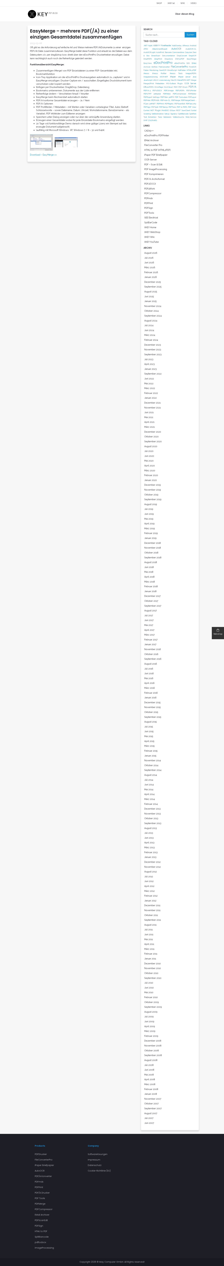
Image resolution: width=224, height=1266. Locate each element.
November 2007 (152, 1098)
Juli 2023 (148, 359)
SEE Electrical (151, 217)
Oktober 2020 (151, 436)
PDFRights (169, 104)
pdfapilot (157, 94)
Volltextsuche (178, 117)
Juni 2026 (149, 262)
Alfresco (185, 45)
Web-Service (190, 117)
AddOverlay (177, 45)
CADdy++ (149, 130)
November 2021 (152, 407)
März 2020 (149, 470)
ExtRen (155, 67)
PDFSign (147, 107)
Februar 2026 (151, 272)
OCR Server (190, 83)
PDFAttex (167, 94)
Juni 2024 (149, 330)
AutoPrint (160, 52)
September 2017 (152, 605)
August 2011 (150, 924)
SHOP (159, 3)
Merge (193, 80)
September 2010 (152, 978)
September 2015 (152, 717)
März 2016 (149, 688)
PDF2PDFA (180, 90)
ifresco (146, 73)
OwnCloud (168, 87)
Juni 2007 (149, 1123)
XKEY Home (150, 227)
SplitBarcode (183, 114)
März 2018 (149, 581)
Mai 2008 (149, 1074)
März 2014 (149, 799)
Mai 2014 (148, 789)
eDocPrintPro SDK (182, 63)
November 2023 (152, 349)
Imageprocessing (151, 77)
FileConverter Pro (153, 145)
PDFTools (172, 107)
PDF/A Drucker (42, 1192)
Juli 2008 (149, 1065)
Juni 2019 (149, 514)
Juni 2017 (149, 620)
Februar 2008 (151, 1089)
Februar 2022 (151, 393)
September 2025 (153, 286)
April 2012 (149, 886)
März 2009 (149, 1031)
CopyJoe (188, 52)
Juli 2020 (148, 451)
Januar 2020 (150, 480)
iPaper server (184, 77)
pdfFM (171, 97)
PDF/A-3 (147, 90)
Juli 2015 (148, 726)
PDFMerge (175, 100)
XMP (146, 120)
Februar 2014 (151, 804)
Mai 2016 (148, 678)
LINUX (155, 80)
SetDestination (158, 114)
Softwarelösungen (97, 1154)
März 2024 (149, 335)
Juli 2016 (148, 668)
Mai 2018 (148, 572)
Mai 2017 (148, 625)
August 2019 (150, 504)
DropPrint (158, 59)
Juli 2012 (148, 876)
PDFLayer (192, 97)
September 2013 (152, 823)
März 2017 (149, 634)
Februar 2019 (151, 533)
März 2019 (149, 528)
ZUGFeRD (152, 120)
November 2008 (152, 1045)
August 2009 (150, 1011)
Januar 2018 (150, 591)
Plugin (158, 110)
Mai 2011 (148, 939)
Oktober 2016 (151, 654)
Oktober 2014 (151, 765)
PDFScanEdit (179, 104)
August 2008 (150, 1060)
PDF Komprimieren (154, 174)
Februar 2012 (151, 895)
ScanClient (185, 110)
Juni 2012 (149, 881)
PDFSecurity (191, 104)
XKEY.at (171, 3)
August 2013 (150, 828)
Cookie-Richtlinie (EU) (99, 1170)
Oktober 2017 (151, 601)
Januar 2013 (150, 857)
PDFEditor (192, 94)
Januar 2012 (150, 900)
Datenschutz (94, 1165)
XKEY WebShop (152, 232)
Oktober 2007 (151, 1103)
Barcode (168, 52)
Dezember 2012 (152, 862)
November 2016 (152, 649)
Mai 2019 (148, 518)
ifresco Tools (176, 73)
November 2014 (152, 760)
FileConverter (164, 67)
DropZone (169, 59)
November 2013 (152, 813)
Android (193, 45)
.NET (146, 45)
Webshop (217, 634)
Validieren (167, 117)
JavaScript (148, 80)
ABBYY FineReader (162, 45)
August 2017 (150, 610)
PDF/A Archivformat (154, 179)
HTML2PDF (191, 70)
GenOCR (162, 70)
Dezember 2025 (152, 282)
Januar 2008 (150, 1094)
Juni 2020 (149, 456)
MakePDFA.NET (183, 80)
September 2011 (152, 920)
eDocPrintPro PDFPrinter (156, 135)
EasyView (148, 63)
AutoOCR (176, 48)
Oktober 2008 (151, 1050)
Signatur (173, 114)
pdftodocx (40, 1242)
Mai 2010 (148, 992)
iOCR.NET (164, 77)
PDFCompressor (179, 94)
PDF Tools (40, 1198)
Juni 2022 (149, 378)
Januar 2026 (150, 277)
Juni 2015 (149, 731)
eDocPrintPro (163, 63)
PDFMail (147, 100)
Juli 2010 (148, 982)
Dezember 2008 (152, 1040)
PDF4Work (149, 188)
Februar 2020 (151, 475)
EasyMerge (191, 59)
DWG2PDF (179, 59)
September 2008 (153, 1055)
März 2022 (149, 388)
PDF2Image (169, 90)
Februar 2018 (151, 586)
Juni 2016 (149, 673)
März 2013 (149, 847)
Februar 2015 (151, 750)
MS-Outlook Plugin (174, 83)
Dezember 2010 (152, 963)
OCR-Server (150, 159)
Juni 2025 (149, 296)
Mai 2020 (149, 460)
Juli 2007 (148, 1118)
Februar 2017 (151, 639)
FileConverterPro (179, 66)
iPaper (173, 76)
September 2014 (152, 770)
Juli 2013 (148, 833)
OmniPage (159, 87)
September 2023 (153, 354)
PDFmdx (155, 100)
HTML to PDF (41, 1231)
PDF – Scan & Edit (153, 164)
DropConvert (182, 56)
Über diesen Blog (184, 13)
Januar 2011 (150, 958)
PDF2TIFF (147, 94)
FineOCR (192, 67)
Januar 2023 (150, 369)
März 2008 (149, 1084)
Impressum (94, 1159)
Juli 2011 (148, 929)
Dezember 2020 (152, 431)
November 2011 (152, 910)
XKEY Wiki (149, 237)
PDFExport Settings (152, 97)
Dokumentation (168, 56)
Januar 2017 (150, 644)
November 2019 (152, 489)
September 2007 (153, 1108)
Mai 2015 (148, 736)
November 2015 (152, 707)
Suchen (190, 34)
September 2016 (152, 659)
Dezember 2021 (152, 402)
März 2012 (149, 891)
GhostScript (172, 70)
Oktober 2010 (151, 973)
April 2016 (149, 683)
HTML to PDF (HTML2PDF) (157, 150)
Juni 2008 (149, 1069)
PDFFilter (164, 97)
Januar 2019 (150, 538)
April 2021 (149, 422)
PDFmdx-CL (165, 100)
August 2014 (150, 775)
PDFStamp (163, 107)
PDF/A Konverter (43, 1176)
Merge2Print (149, 83)
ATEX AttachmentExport (155, 49)
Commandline (178, 52)
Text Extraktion (150, 117)
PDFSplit (154, 107)
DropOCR (192, 56)
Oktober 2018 (151, 552)
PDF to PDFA (182, 107)
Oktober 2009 (151, 1002)
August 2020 (150, 446)
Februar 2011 (150, 953)
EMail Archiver (151, 140)
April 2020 (149, 465)
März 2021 (149, 427)
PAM (176, 87)
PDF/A (192, 86)
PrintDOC (165, 110)
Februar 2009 (151, 1036)
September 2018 (152, 557)
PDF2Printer (191, 90)
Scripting (147, 114)
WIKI (182, 3)
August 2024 (150, 320)
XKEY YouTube (151, 242)
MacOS (173, 80)
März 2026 (149, 267)
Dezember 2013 (152, 808)
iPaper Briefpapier (44, 1165)
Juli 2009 (149, 1016)
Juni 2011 (148, 934)
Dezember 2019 (152, 485)
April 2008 (149, 1079)
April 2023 (149, 364)
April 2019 (149, 523)
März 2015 (149, 746)
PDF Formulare (181, 97)
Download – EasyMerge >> (43, 155)
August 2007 (150, 1113)
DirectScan (155, 56)
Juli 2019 (148, 509)
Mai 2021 (148, 417)
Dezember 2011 (152, 905)
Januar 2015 (150, 755)
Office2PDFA (149, 87)
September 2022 (153, 373)
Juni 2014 (149, 784)
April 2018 (149, 576)
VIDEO (193, 3)
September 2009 (153, 1007)
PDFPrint (160, 104)
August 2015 (150, 721)
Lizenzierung (164, 80)
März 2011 (149, 949)
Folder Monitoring (151, 70)
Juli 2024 (148, 325)
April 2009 (149, 1026)
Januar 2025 (150, 301)
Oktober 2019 (151, 494)
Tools (160, 117)
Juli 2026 (148, 257)
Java (194, 77)
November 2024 (152, 306)
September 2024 (153, 315)
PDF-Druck (183, 87)
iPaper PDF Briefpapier (155, 155)
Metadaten (159, 83)
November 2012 (152, 867)
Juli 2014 (148, 780)
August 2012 (150, 871)
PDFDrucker (41, 1154)
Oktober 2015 (151, 712)
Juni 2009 (149, 1021)
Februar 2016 (151, 692)
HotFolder (182, 70)
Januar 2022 (150, 398)
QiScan (172, 110)
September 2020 (153, 441)
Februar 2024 (151, 340)
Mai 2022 (148, 383)
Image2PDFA (191, 73)
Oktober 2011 (151, 915)
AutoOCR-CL (191, 49)
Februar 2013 (151, 852)
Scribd (193, 110)
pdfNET (152, 104)
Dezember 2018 (152, 543)
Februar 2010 (151, 997)
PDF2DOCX (157, 90)
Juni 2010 (149, 987)
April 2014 (149, 794)
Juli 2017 (148, 615)
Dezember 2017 (152, 596)
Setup (166, 114)
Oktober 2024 (151, 311)
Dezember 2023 (152, 344)
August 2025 (150, 291)
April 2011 (149, 944)
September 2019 (152, 499)
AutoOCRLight (149, 52)
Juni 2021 (149, 412)
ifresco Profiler (159, 73)
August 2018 (150, 562)
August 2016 (150, 663)
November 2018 (152, 547)
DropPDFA (148, 59)
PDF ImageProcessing (155, 169)
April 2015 (149, 741)
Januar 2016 (150, 697)
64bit (150, 45)
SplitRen (192, 114)
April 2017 (149, 630)
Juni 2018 (149, 567)
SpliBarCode (150, 222)
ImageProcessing (44, 1247)
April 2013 (149, 842)
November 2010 (152, 968)
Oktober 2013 (151, 818)
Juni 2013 (149, 837)
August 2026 (150, 253)
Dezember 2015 (152, 702)
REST (178, 110)
